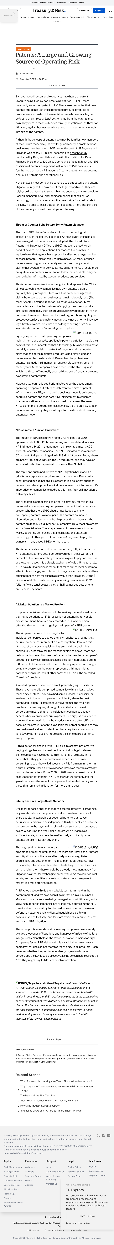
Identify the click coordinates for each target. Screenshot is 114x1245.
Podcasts (29, 1171)
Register (99, 10)
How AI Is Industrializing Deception (40, 1105)
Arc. (31, 1238)
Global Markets (11, 1189)
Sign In (92, 1166)
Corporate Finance (13, 1180)
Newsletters (84, 10)
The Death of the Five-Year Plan (38, 1095)
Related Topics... (56, 1039)
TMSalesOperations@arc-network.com (66, 1058)
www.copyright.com (83, 1055)
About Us (50, 1167)
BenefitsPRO (49, 1223)
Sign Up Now (87, 1215)
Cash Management (13, 1167)
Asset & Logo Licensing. (44, 1062)
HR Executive (33, 1230)
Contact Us (51, 1184)
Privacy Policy (74, 1176)
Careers (7, 1198)
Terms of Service (76, 1171)
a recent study (78, 152)
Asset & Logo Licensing (53, 1178)
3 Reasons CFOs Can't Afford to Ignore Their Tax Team (51, 1110)
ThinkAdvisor (18, 1223)
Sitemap (29, 1185)
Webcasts (61, 3)
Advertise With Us (55, 1171)
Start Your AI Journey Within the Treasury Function (49, 1100)
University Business (78, 1230)
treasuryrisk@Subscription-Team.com (23, 1153)
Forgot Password (97, 1175)
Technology (9, 1194)
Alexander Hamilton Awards (42, 3)
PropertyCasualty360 (33, 1223)
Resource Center (76, 3)
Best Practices (23, 49)
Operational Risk (12, 1185)
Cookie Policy (74, 1167)
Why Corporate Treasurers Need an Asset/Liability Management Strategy (56, 1088)
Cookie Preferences (92, 1238)
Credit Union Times (60, 1224)
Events (28, 1180)
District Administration (54, 1230)
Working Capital (11, 1171)
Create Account (96, 1171)
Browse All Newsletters (78, 1223)
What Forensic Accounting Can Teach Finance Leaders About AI (56, 1081)
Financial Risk (10, 1176)
